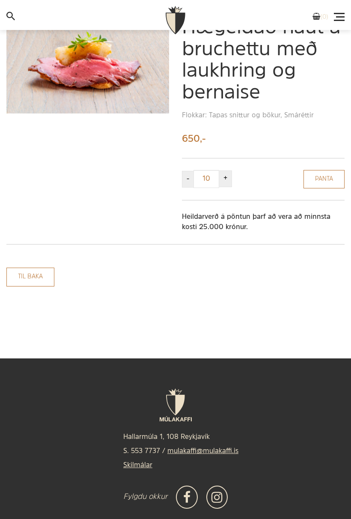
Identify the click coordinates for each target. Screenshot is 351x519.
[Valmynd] (340, 14)
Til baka (30, 277)
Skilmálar (137, 465)
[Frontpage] (175, 20)
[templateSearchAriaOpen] (10, 18)
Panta (324, 179)
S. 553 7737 (141, 451)
